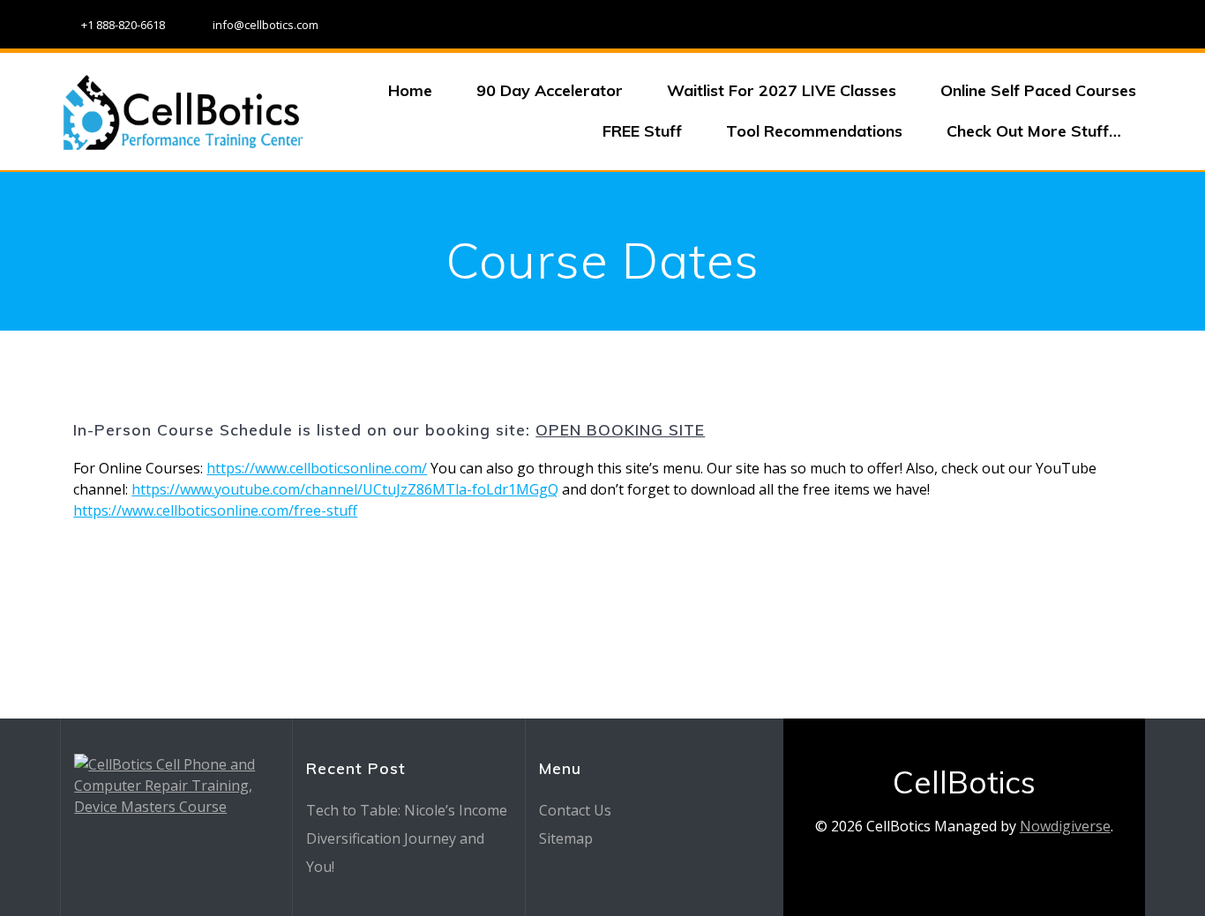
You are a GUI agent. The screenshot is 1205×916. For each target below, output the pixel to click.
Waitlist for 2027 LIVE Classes (781, 90)
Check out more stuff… (1034, 131)
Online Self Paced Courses (1038, 90)
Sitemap (566, 838)
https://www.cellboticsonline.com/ (316, 468)
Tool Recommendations (814, 131)
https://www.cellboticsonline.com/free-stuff (215, 510)
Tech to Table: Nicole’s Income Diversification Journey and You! (406, 838)
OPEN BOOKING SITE (620, 429)
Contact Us (575, 810)
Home (410, 90)
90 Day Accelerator (549, 90)
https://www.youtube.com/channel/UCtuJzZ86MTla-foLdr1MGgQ (344, 489)
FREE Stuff (642, 131)
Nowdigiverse (1065, 826)
